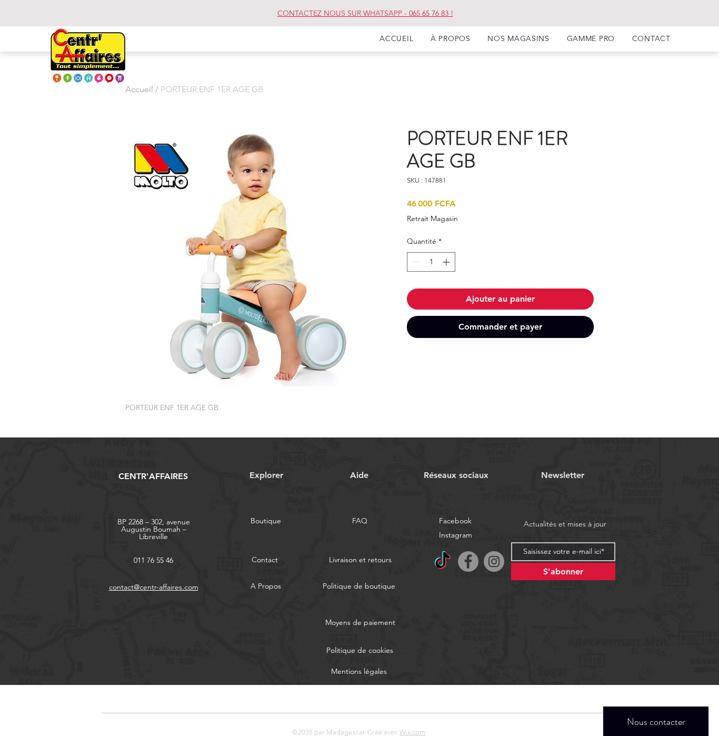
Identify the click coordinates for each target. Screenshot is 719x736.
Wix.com (413, 732)
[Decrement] (415, 262)
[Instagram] (494, 561)
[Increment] (447, 262)
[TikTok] (442, 561)
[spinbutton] (431, 262)
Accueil (139, 89)
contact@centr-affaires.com (153, 587)
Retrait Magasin (432, 218)
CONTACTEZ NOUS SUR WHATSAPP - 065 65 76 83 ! (365, 13)
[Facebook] (468, 561)
